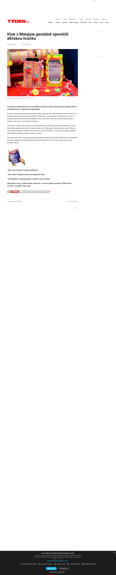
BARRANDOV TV (72, 19)
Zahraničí (65, 22)
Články (50, 22)
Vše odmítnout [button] (64, 568)
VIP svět (81, 19)
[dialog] (58, 563)
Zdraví (101, 22)
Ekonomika (83, 22)
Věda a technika (74, 22)
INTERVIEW (88, 19)
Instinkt (64, 19)
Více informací (60, 558)
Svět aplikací (96, 19)
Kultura (96, 22)
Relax (107, 22)
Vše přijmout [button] (51, 568)
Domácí (58, 22)
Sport (90, 22)
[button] (58, 561)
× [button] (114, 552)
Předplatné (104, 19)
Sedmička (58, 19)
